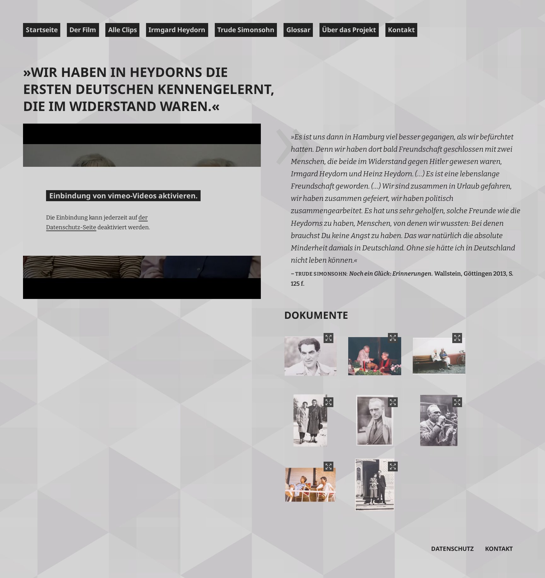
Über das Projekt (349, 29)
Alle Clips (122, 29)
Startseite (42, 29)
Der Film (82, 29)
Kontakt (401, 29)
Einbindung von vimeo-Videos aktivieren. (123, 195)
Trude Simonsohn (245, 29)
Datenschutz (452, 549)
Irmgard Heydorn (177, 29)
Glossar (298, 29)
